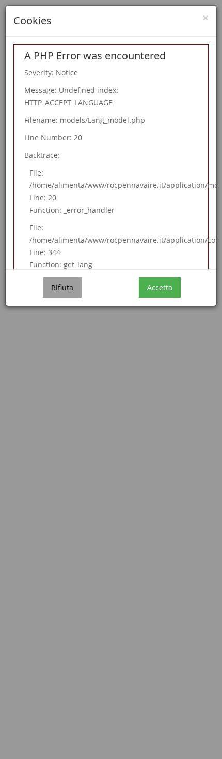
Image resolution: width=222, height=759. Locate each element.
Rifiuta (62, 287)
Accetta (159, 287)
